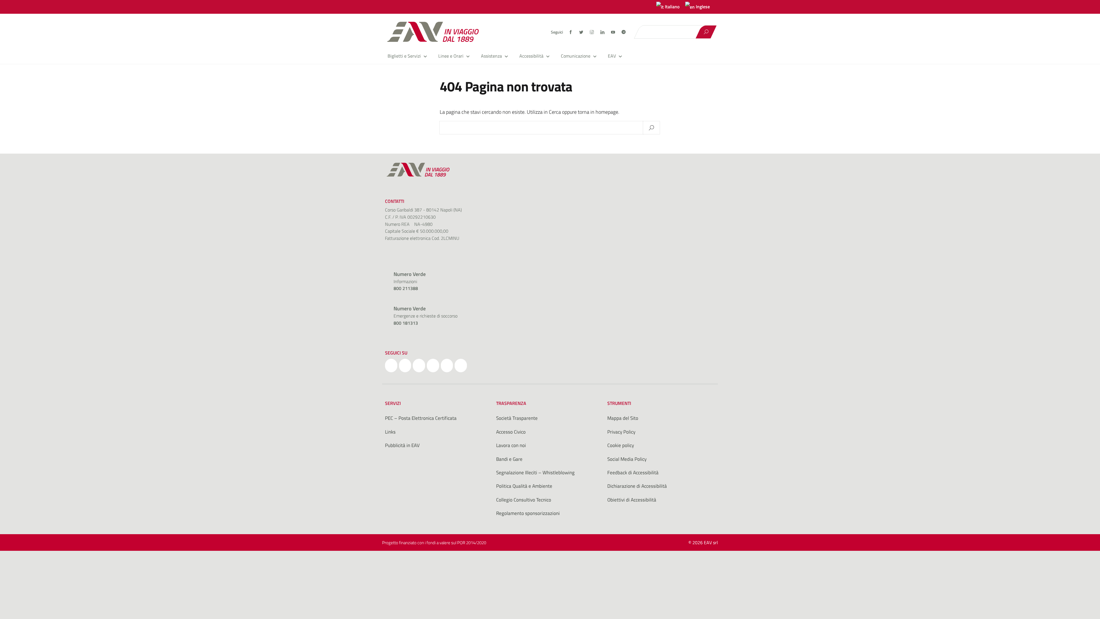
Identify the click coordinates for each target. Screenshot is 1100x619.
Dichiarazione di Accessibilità (637, 486)
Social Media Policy (627, 459)
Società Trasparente (517, 418)
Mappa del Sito (622, 418)
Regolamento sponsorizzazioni (528, 513)
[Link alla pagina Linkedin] (602, 32)
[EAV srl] (435, 32)
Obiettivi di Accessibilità (631, 500)
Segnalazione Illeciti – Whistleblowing (535, 472)
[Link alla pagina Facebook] (571, 32)
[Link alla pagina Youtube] (613, 32)
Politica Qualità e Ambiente (524, 486)
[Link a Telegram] (624, 31)
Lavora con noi (511, 445)
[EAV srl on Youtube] (447, 366)
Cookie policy (620, 445)
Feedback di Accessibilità (633, 472)
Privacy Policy (621, 432)
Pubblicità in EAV (402, 445)
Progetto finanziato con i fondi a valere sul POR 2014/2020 (434, 542)
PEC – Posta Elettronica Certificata (421, 418)
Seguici (557, 32)
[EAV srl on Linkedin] (433, 366)
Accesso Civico (511, 432)
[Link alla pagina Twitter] (581, 32)
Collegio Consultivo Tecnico (523, 500)
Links (390, 432)
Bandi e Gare (509, 459)
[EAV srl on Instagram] (419, 366)
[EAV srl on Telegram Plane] (461, 366)
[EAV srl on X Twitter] (405, 366)
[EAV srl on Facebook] (391, 366)
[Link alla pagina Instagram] (592, 32)
